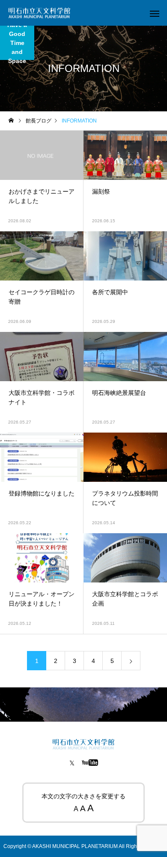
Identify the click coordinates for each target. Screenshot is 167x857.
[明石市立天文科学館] (39, 13)
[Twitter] (72, 762)
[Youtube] (90, 762)
